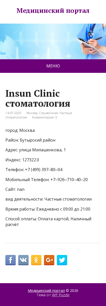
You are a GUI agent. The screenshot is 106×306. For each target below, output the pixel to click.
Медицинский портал (53, 10)
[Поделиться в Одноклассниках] (36, 260)
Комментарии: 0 (44, 117)
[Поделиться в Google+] (49, 260)
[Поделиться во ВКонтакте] (23, 260)
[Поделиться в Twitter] (62, 260)
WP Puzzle (60, 294)
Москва (32, 113)
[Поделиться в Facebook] (10, 260)
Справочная (48, 113)
